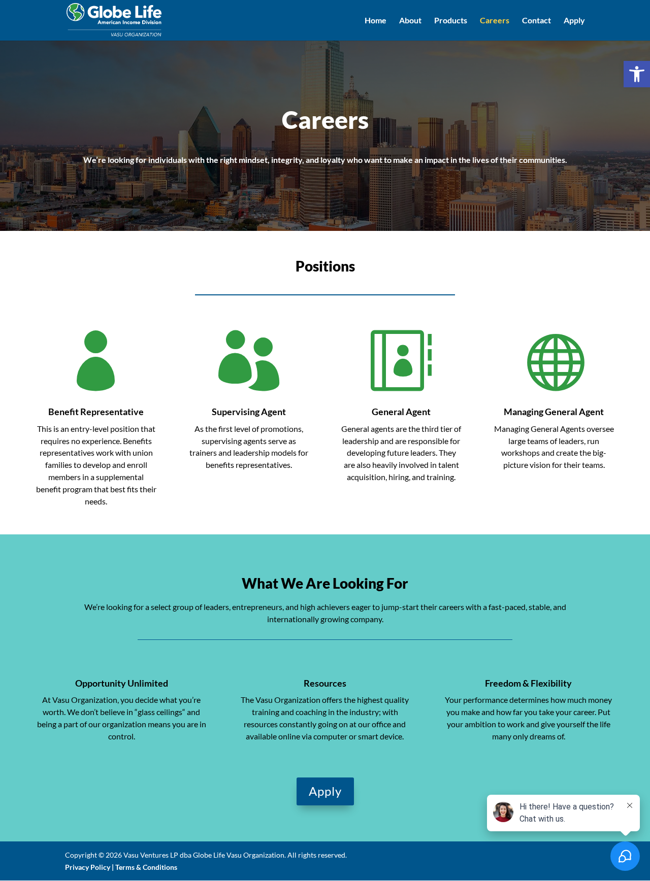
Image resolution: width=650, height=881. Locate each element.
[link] (637, 74)
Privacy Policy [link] (87, 867)
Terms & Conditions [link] (146, 867)
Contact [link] (536, 21)
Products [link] (450, 21)
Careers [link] (494, 21)
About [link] (410, 21)
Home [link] (375, 21)
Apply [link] (574, 21)
